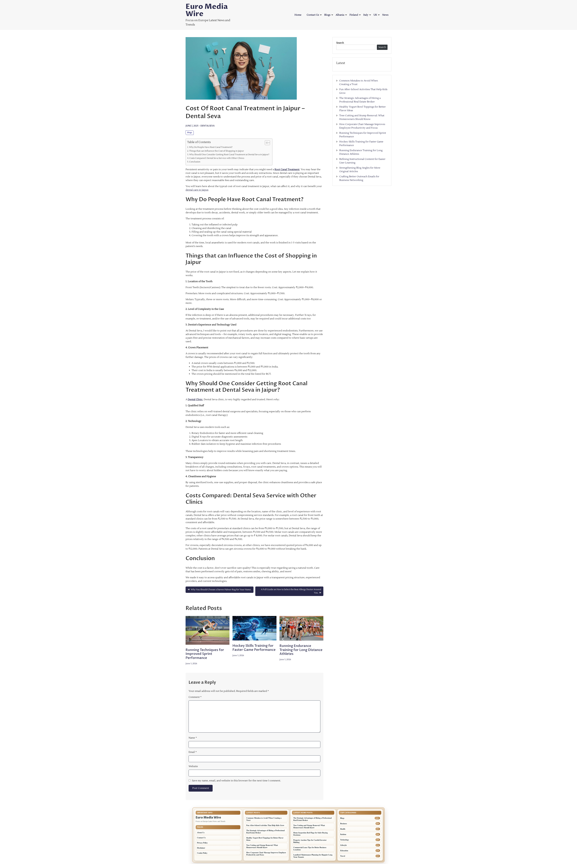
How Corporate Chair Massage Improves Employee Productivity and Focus (266, 853)
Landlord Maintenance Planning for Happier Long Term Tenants (312, 855)
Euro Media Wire (207, 10)
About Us (201, 832)
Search (340, 42)
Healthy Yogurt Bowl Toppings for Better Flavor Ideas (264, 839)
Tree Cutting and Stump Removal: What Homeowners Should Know (262, 846)
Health (342, 829)
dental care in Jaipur (197, 189)
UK (375, 14)
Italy (365, 14)
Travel (342, 856)
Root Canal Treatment (287, 169)
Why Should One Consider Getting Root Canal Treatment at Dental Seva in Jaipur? (229, 154)
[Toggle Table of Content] (266, 142)
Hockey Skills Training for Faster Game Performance (254, 647)
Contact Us (313, 14)
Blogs (327, 14)
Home (298, 14)
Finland (354, 14)
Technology (344, 840)
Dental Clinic (195, 399)
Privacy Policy (202, 842)
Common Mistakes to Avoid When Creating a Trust (263, 819)
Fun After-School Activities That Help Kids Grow (265, 825)
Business (343, 823)
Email (193, 752)
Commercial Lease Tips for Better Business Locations (309, 848)
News (385, 14)
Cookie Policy (202, 853)
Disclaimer (201, 848)
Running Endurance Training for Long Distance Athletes (300, 650)
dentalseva (207, 125)
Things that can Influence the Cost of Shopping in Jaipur (216, 150)
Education (344, 850)
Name (193, 737)
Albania (340, 14)
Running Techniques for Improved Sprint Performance (205, 654)
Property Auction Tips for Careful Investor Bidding (310, 841)
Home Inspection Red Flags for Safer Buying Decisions (310, 833)
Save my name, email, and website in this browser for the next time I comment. (236, 780)
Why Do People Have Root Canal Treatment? (210, 147)
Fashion (343, 834)
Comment (195, 697)
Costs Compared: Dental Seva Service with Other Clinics (216, 158)
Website (193, 766)
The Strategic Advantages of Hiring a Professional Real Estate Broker (265, 831)
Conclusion (194, 161)
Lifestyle (343, 845)
